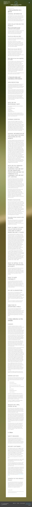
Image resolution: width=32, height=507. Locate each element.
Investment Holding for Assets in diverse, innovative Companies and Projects (7, 2)
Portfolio (18, 503)
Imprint (29, 505)
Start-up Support (22, 503)
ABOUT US (14, 503)
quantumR (16, 5)
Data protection (28, 503)
